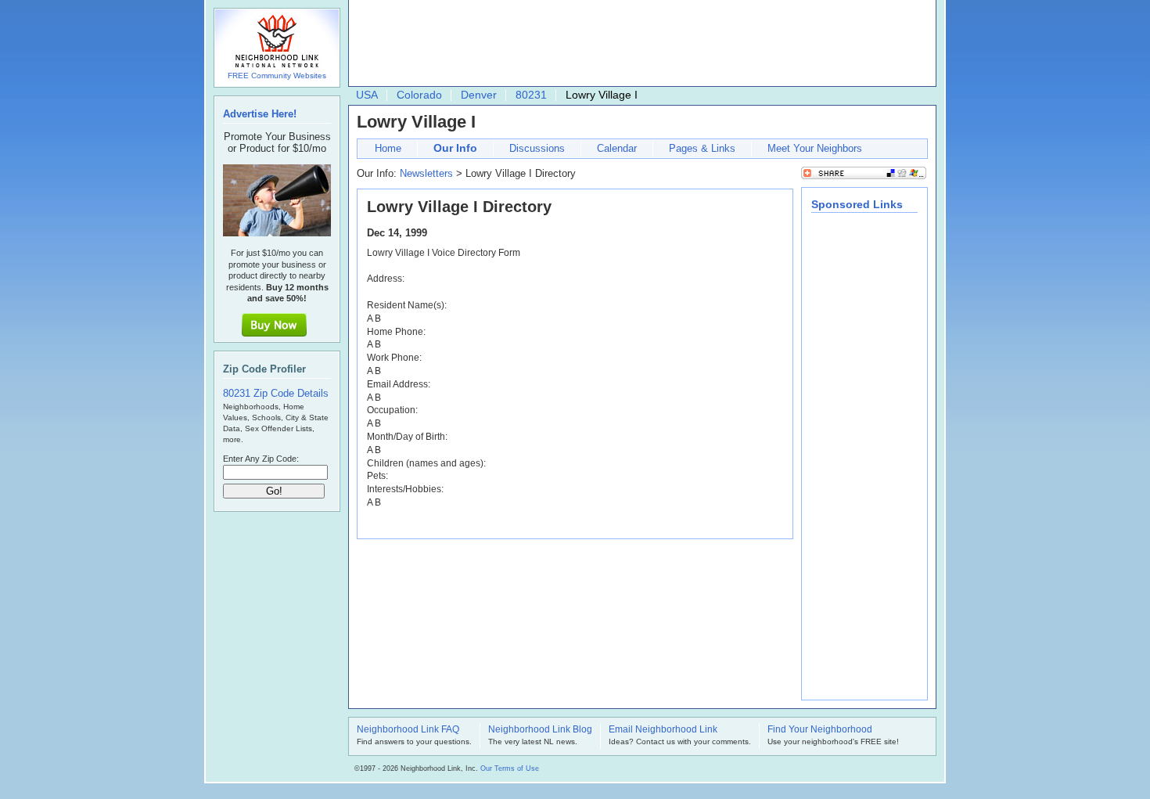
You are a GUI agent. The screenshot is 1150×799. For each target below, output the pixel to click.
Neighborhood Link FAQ (408, 730)
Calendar (617, 148)
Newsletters (426, 173)
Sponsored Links (857, 204)
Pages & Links (702, 148)
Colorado (419, 94)
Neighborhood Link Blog (540, 730)
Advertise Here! (259, 114)
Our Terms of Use (509, 768)
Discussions (537, 148)
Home (388, 148)
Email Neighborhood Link (663, 730)
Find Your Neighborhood (819, 730)
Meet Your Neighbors (814, 148)
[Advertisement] (638, 44)
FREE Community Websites (277, 75)
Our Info (455, 148)
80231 (531, 94)
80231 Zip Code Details (276, 393)
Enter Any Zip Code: (261, 458)
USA (367, 94)
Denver (479, 94)
